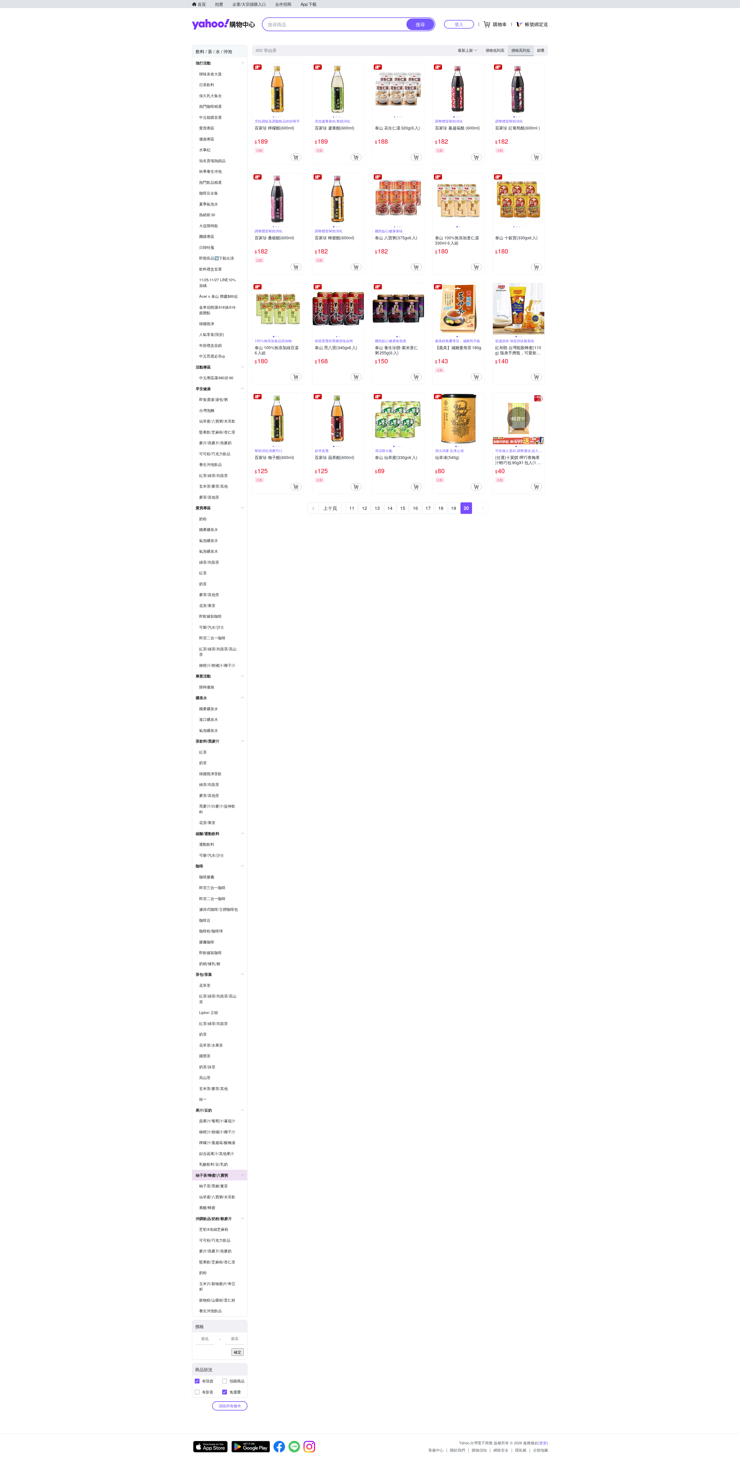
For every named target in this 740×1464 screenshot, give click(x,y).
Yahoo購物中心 (223, 24)
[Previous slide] (256, 89)
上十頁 (330, 508)
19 (453, 508)
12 (364, 508)
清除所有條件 (230, 1406)
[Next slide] (300, 89)
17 (428, 508)
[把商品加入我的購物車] (296, 157)
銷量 (541, 50)
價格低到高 (495, 50)
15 (402, 508)
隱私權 (520, 1450)
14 (390, 508)
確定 (237, 1352)
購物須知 (479, 1450)
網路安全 (500, 1450)
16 (415, 508)
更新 (543, 1443)
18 (440, 508)
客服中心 (435, 1450)
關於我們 (457, 1450)
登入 (459, 24)
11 (351, 508)
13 (377, 508)
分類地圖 (540, 1450)
